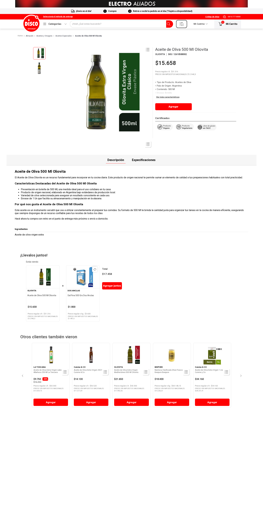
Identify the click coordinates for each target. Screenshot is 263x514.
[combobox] (121, 24)
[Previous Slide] (22, 375)
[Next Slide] (241, 375)
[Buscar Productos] (168, 24)
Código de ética (212, 17)
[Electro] (131, 3)
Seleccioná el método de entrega (58, 17)
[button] (58, 17)
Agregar (173, 106)
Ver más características (167, 97)
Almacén (29, 36)
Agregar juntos (112, 285)
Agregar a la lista (147, 49)
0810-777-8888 (234, 17)
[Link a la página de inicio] (20, 36)
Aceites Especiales (63, 36)
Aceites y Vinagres (44, 36)
